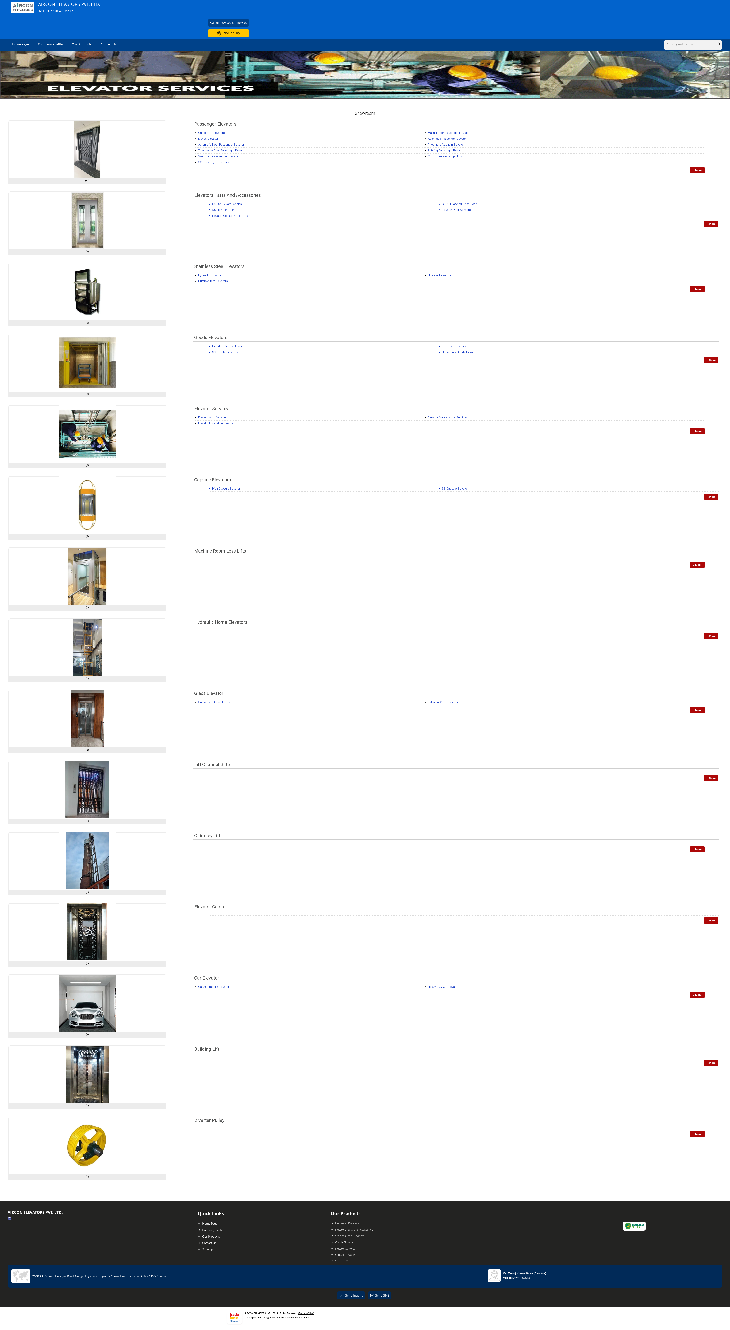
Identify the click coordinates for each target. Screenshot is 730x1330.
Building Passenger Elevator (445, 150)
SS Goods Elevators (225, 352)
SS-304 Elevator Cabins (227, 204)
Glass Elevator (208, 693)
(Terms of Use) (306, 1313)
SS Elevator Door (223, 210)
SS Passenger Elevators (213, 162)
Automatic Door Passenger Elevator (221, 144)
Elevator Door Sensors (456, 210)
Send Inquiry (230, 33)
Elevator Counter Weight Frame (232, 215)
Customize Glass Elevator (214, 702)
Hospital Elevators (439, 275)
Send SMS (382, 1295)
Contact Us (109, 44)
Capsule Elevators (212, 480)
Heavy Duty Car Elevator (443, 986)
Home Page (20, 44)
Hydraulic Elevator (209, 275)
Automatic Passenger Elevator (447, 138)
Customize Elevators (211, 133)
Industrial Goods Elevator (228, 346)
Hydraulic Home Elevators (220, 622)
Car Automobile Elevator (213, 986)
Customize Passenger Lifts (445, 156)
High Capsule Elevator (226, 488)
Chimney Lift (207, 835)
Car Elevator (206, 978)
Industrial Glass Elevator (443, 702)
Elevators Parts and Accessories (227, 195)
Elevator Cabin (209, 906)
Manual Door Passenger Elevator (449, 133)
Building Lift (206, 1049)
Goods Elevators (210, 337)
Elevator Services (211, 408)
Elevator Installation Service (215, 423)
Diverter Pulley (209, 1120)
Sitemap (207, 1249)
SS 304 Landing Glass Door (459, 204)
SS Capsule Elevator (455, 488)
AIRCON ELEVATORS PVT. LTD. (69, 7)
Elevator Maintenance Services (448, 417)
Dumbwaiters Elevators (213, 281)
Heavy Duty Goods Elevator (459, 352)
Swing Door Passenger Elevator (218, 156)
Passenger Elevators (215, 124)
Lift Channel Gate (212, 764)
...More (697, 170)
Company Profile (50, 44)
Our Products (82, 44)
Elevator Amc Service (212, 417)
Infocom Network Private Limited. (293, 1317)
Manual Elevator (208, 138)
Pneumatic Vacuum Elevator (446, 144)
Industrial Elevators (454, 346)
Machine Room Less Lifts (220, 551)
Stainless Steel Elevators (219, 266)
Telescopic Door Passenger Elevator (221, 150)
